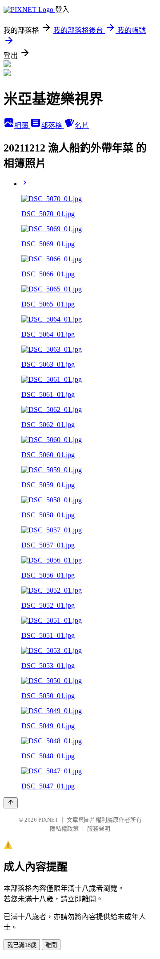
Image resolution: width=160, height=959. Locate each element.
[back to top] (11, 802)
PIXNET (48, 819)
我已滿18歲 (21, 945)
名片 (82, 125)
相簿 (22, 125)
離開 (51, 945)
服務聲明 (98, 828)
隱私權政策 (64, 828)
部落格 (52, 125)
